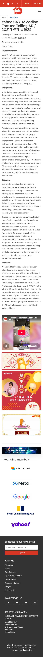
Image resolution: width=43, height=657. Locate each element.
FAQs (7, 587)
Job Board (9, 590)
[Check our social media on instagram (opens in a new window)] (17, 4)
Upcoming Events (12, 576)
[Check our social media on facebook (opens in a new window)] (4, 4)
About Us (9, 565)
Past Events (10, 572)
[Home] (17, 11)
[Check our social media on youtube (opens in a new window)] (8, 4)
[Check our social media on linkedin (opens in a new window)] (13, 4)
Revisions (14, 17)
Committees (10, 579)
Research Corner (12, 583)
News (7, 569)
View (4, 17)
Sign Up (22, 553)
